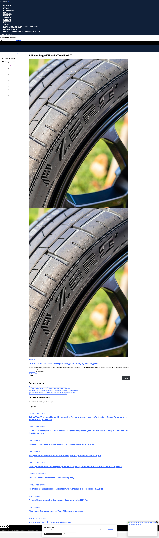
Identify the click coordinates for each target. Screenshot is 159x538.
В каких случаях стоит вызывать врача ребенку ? (48, 394)
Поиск (31, 375)
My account (7, 15)
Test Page (6, 24)
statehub (32, 372)
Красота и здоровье (14, 69)
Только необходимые (69, 534)
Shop (4, 22)
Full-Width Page (8, 10)
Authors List (7, 5)
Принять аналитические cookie (53, 534)
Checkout (6, 8)
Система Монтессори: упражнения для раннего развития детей (52, 392)
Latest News (7, 14)
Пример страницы (10, 29)
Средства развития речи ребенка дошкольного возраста (49, 389)
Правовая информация (12, 28)
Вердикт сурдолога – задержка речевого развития (47, 387)
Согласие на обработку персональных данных (21, 31)
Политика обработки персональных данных (20, 26)
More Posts (33, 373)
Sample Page (7, 17)
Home (4, 12)
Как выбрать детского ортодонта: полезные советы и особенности (53, 390)
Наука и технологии (14, 61)
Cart (4, 7)
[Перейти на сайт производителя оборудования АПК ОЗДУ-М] (142, 529)
